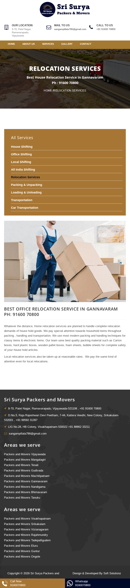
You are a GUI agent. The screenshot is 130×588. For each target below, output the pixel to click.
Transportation (21, 200)
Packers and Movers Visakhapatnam (27, 518)
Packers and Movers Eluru (21, 545)
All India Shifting (23, 169)
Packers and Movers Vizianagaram (26, 529)
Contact (85, 44)
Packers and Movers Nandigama (24, 486)
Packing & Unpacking (26, 185)
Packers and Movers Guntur (22, 551)
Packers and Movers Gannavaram (25, 481)
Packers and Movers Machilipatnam (26, 476)
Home (11, 44)
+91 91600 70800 (105, 29)
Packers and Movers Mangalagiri (25, 459)
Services (48, 44)
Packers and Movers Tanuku (22, 497)
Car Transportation (24, 207)
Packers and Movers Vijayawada (25, 454)
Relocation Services (25, 177)
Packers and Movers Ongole (22, 556)
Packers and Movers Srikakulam (24, 524)
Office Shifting (21, 154)
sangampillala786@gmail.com (70, 29)
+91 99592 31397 (26, 420)
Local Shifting (21, 162)
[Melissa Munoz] (65, 301)
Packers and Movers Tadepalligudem (27, 540)
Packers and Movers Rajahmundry (26, 535)
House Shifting (21, 146)
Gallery (66, 44)
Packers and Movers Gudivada (23, 470)
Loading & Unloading (26, 192)
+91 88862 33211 (79, 426)
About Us (28, 44)
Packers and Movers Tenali (21, 465)
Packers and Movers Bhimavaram (25, 492)
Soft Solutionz (112, 573)
